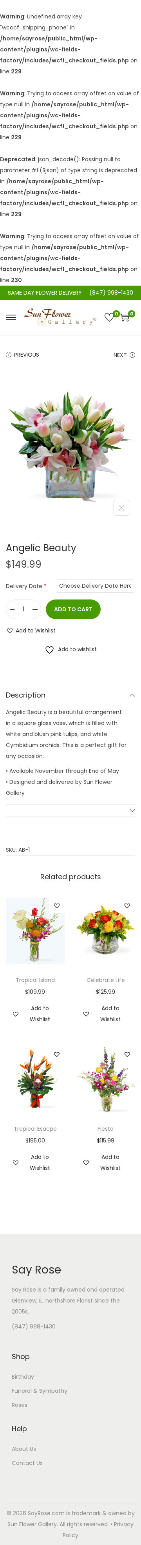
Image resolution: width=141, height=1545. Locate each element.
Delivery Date (26, 586)
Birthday (23, 1377)
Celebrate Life (106, 980)
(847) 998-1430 (34, 1326)
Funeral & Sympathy (39, 1391)
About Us (24, 1449)
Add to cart (73, 609)
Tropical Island (35, 980)
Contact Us (27, 1463)
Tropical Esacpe (35, 1129)
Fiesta (106, 1129)
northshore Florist (69, 1301)
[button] (31, 630)
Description (25, 695)
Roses (19, 1405)
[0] (109, 317)
